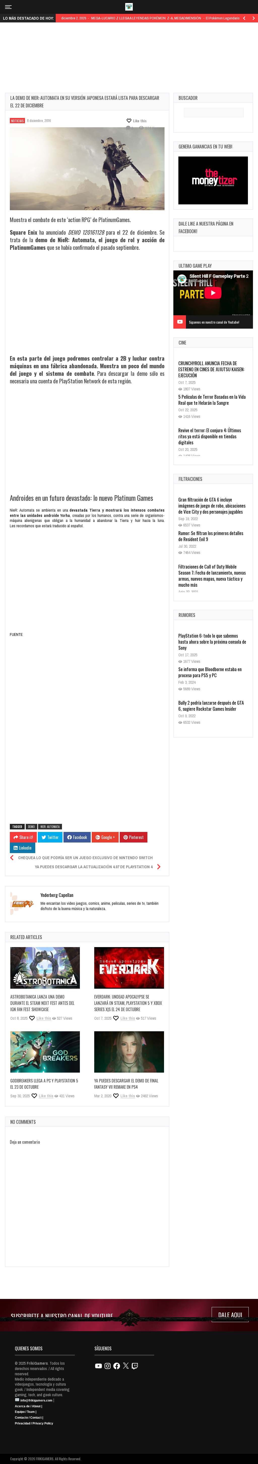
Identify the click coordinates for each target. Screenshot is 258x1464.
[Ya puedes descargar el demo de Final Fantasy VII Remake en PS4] (129, 1052)
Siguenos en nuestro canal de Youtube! (214, 322)
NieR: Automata (50, 827)
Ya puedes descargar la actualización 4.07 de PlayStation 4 (93, 866)
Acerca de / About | (28, 1406)
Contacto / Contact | (29, 1417)
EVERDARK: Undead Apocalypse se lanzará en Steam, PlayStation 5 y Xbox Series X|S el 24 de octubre (128, 1003)
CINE (182, 342)
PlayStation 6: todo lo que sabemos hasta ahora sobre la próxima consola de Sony (212, 641)
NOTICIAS (17, 120)
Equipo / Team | (25, 1412)
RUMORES (187, 615)
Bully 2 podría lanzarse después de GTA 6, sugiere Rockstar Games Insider (211, 705)
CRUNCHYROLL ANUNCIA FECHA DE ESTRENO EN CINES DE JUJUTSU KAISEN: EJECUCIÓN (211, 363)
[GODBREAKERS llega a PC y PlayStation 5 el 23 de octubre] (45, 1052)
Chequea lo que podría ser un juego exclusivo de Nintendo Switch (85, 857)
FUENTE (16, 634)
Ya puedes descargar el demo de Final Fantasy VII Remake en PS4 (126, 1084)
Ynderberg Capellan (57, 895)
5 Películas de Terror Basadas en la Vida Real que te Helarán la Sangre (212, 394)
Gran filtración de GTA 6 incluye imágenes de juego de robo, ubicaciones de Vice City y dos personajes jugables (211, 505)
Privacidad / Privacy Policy (34, 1423)
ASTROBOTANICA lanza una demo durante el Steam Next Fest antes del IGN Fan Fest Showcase (42, 1003)
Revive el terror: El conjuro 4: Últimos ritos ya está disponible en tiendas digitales (209, 430)
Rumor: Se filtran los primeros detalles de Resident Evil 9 (210, 536)
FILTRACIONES (190, 479)
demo (31, 827)
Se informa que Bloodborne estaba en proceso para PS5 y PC (210, 672)
